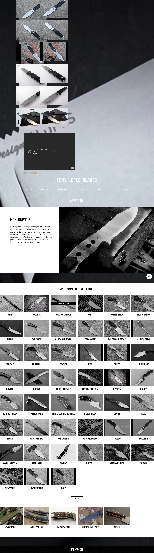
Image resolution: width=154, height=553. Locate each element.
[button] (63, 303)
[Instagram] (77, 549)
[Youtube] (81, 549)
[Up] (149, 276)
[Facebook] (72, 549)
